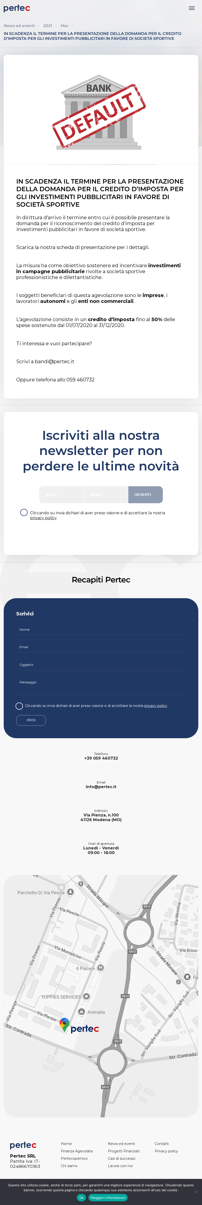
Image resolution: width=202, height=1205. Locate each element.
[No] (195, 1191)
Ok (81, 1198)
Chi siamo (69, 1166)
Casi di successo (121, 1158)
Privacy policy (166, 1151)
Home (66, 1144)
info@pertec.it (101, 786)
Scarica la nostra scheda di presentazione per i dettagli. (82, 247)
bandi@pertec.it (54, 361)
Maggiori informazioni (108, 1198)
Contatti (162, 1144)
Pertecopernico (74, 1158)
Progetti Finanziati (124, 1151)
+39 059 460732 (101, 758)
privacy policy (43, 518)
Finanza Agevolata (77, 1151)
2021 (47, 25)
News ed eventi (19, 25)
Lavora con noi (120, 1166)
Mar (64, 25)
